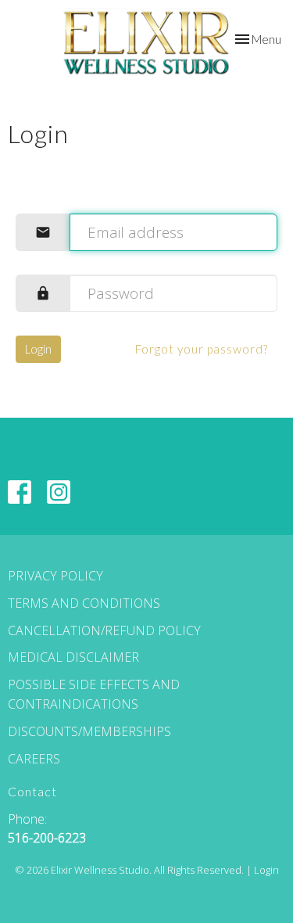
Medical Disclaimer (73, 657)
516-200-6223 (47, 837)
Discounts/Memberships (89, 731)
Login (38, 349)
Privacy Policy (55, 575)
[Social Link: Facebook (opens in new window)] (19, 492)
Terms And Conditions (84, 603)
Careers (34, 758)
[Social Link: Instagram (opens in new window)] (58, 492)
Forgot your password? (201, 349)
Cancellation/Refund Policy (104, 630)
